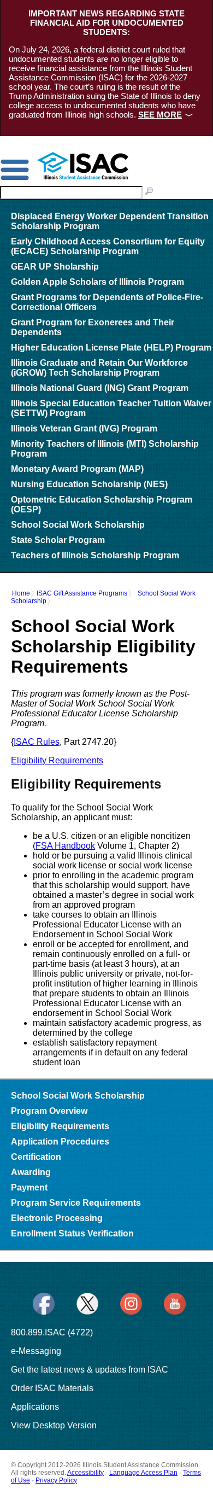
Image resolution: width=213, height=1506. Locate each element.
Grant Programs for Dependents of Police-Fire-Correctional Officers (107, 302)
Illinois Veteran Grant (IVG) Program (84, 428)
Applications (35, 1406)
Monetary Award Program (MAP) (77, 469)
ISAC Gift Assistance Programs (82, 593)
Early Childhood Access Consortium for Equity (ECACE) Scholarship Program (108, 246)
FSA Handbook (65, 845)
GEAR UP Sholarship (55, 266)
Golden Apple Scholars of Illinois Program (97, 282)
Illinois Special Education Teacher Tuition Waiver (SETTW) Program (111, 408)
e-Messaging (36, 1351)
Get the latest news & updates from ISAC (89, 1369)
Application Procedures (60, 1141)
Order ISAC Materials (52, 1388)
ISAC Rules (37, 741)
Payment (29, 1187)
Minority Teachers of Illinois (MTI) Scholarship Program (105, 448)
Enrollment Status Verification (72, 1233)
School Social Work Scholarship (78, 524)
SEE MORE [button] (160, 114)
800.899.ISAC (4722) (52, 1332)
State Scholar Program (58, 540)
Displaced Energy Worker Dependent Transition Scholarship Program (110, 221)
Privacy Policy (56, 1480)
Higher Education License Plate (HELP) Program (111, 347)
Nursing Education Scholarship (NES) (89, 484)
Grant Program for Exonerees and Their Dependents (92, 327)
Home (21, 593)
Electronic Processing (57, 1218)
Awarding (31, 1172)
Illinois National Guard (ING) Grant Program (99, 388)
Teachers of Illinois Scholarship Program (95, 555)
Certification (36, 1156)
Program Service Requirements (76, 1202)
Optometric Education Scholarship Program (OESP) (101, 504)
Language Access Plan (143, 1472)
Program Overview (49, 1111)
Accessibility (85, 1472)
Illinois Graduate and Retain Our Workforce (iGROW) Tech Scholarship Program (99, 367)
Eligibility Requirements (57, 760)
